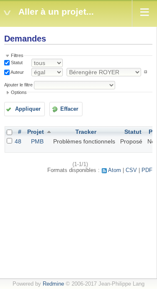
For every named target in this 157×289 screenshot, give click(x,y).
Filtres (17, 55)
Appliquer (28, 109)
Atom (114, 170)
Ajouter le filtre (18, 84)
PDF (147, 170)
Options (19, 92)
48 (18, 141)
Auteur (17, 71)
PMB (37, 141)
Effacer (69, 109)
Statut (16, 62)
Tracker (85, 131)
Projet (35, 131)
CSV (131, 170)
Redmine (53, 284)
